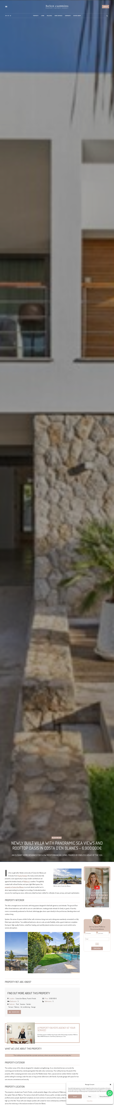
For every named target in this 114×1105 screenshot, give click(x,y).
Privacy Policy (89, 1100)
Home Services (58, 15)
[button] (110, 1084)
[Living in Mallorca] (57, 7)
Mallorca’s (27, 881)
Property (35, 15)
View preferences (104, 1096)
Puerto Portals (22, 876)
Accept (75, 1096)
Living (42, 15)
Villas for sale (56, 838)
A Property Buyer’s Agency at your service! (56, 1029)
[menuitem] (6, 15)
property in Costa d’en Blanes (14, 887)
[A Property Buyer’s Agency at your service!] (21, 1033)
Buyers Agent (77, 15)
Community (68, 15)
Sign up (105, 7)
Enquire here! (15, 1012)
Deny (89, 1096)
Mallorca (49, 15)
